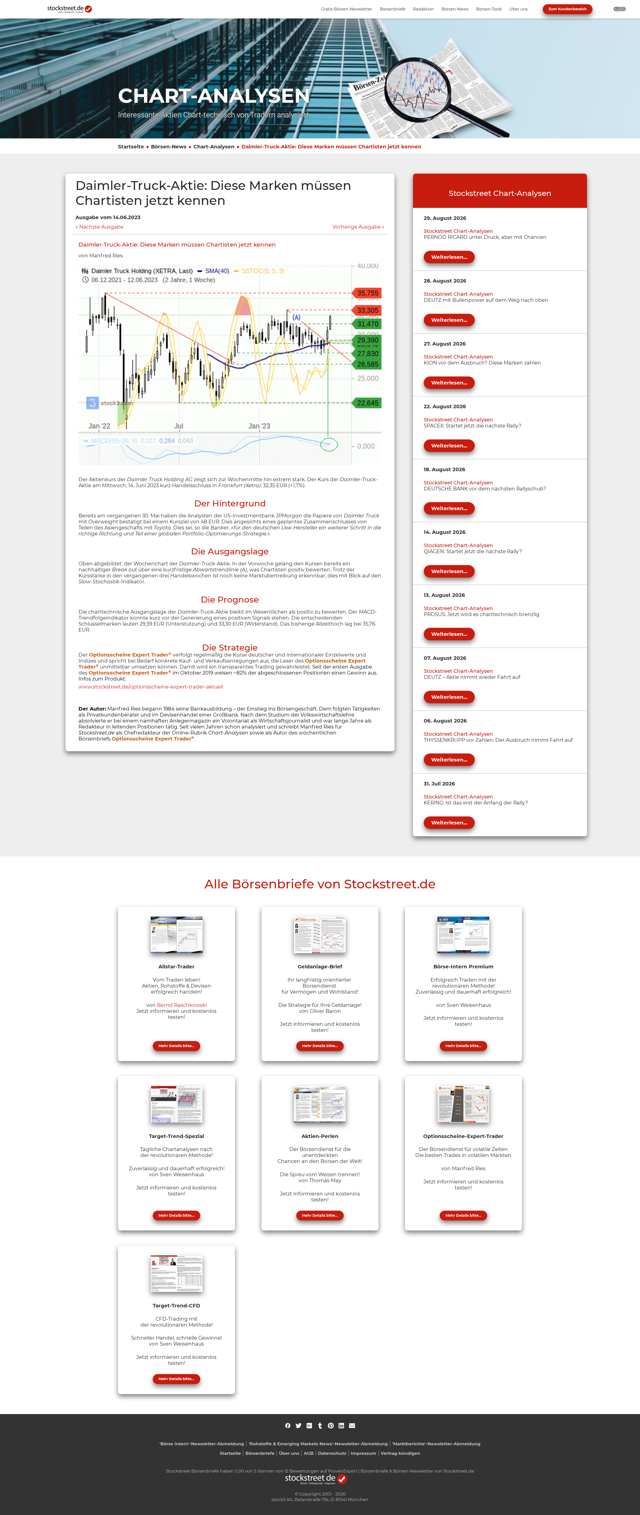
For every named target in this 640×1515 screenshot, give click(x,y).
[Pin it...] (331, 1426)
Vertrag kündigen (400, 1453)
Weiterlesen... (449, 257)
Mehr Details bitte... (176, 1046)
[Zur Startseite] (73, 9)
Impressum (363, 1453)
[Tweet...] (299, 1426)
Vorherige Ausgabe (356, 227)
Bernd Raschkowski (182, 1005)
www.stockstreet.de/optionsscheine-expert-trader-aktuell (150, 687)
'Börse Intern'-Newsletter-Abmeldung (202, 1443)
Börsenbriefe (260, 1453)
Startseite (131, 147)
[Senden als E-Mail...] (352, 1426)
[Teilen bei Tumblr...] (320, 1426)
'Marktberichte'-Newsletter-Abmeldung (436, 1443)
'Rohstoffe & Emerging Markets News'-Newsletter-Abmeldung (318, 1443)
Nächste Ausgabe (101, 227)
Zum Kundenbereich (567, 9)
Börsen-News (168, 147)
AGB (309, 1453)
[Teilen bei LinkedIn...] (341, 1426)
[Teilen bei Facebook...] (288, 1426)
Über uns (289, 1453)
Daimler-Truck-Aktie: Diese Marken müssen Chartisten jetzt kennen (332, 147)
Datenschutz (332, 1453)
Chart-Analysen (214, 147)
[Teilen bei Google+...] (309, 1426)
